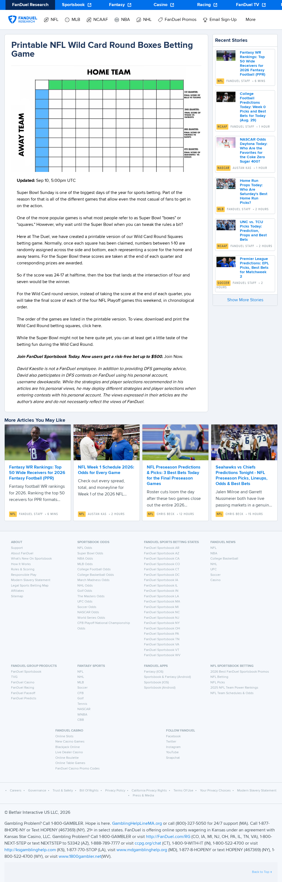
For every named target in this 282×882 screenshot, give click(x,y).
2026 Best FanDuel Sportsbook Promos (239, 671)
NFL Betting (219, 677)
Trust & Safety (63, 790)
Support (17, 548)
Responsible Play (23, 575)
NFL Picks (217, 682)
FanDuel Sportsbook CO (162, 564)
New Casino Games (70, 741)
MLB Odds (85, 564)
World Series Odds (91, 618)
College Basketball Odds (95, 575)
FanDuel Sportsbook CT (161, 569)
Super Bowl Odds (90, 553)
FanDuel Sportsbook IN (161, 591)
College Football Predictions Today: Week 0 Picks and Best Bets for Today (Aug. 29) (253, 107)
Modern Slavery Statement (30, 580)
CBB (80, 720)
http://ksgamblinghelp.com (30, 850)
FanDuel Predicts (23, 698)
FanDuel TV (247, 5)
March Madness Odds (93, 580)
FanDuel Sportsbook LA (161, 596)
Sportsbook (73, 5)
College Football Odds (94, 569)
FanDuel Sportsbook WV (162, 655)
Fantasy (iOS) (153, 671)
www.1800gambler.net (80, 856)
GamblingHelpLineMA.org (137, 823)
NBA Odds (85, 558)
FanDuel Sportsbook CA (162, 558)
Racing (204, 5)
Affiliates (17, 591)
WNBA (82, 714)
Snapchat (173, 758)
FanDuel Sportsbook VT (161, 650)
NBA (213, 553)
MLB (221, 209)
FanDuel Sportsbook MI (161, 607)
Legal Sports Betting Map (29, 585)
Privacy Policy (115, 790)
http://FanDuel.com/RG (168, 837)
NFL (220, 81)
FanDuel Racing (22, 687)
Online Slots (64, 736)
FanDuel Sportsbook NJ (161, 618)
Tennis (82, 704)
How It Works (21, 564)
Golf (80, 698)
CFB (80, 693)
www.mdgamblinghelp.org (141, 850)
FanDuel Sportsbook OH (162, 628)
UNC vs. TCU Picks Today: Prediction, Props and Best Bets (253, 231)
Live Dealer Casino (69, 752)
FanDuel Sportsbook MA (162, 601)
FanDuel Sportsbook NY (162, 623)
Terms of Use (183, 790)
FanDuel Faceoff (23, 693)
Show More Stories (245, 300)
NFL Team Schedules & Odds (232, 693)
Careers (15, 790)
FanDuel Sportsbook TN (162, 639)
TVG (14, 677)
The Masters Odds (91, 596)
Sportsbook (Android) (159, 687)
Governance (37, 790)
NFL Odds (84, 548)
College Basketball (224, 558)
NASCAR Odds (88, 612)
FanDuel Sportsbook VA (161, 644)
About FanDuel (22, 553)
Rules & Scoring (22, 569)
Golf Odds (84, 591)
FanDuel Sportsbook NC (162, 612)
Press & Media (143, 795)
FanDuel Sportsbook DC (162, 575)
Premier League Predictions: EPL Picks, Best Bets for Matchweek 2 (254, 267)
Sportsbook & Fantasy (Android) (167, 677)
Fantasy (117, 5)
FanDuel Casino (22, 682)
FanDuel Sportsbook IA (161, 580)
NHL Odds (85, 585)
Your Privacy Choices (215, 790)
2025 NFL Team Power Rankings (234, 687)
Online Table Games (70, 763)
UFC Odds (85, 601)
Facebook (173, 736)
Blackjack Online (67, 747)
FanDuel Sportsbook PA (161, 634)
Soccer (223, 283)
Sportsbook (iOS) (156, 682)
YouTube (172, 752)
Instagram (173, 747)
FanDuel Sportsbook (26, 671)
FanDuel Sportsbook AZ (161, 553)
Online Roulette (67, 758)
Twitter (171, 741)
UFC (213, 569)
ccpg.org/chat (148, 843)
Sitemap (17, 596)
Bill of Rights (89, 790)
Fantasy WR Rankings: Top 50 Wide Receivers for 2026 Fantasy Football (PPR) (37, 473)
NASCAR (223, 168)
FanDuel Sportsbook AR (161, 548)
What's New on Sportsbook (31, 558)
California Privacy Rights (149, 790)
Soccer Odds (86, 607)
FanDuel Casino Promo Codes (77, 768)
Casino (160, 5)
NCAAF (222, 126)
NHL (213, 564)
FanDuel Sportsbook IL (161, 585)
